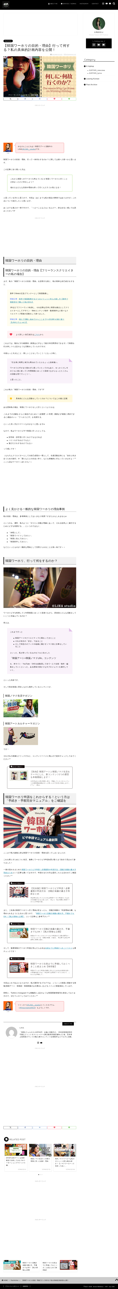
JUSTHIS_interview (97, 70)
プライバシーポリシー (12, 1286)
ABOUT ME (54, 3)
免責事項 (25, 1286)
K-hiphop (90, 66)
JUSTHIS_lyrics (95, 73)
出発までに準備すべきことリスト (58, 948)
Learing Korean (92, 79)
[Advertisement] (24, 26)
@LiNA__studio (28, 149)
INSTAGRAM (84, 3)
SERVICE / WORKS (69, 3)
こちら (37, 334)
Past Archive (8, 41)
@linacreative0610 (27, 1008)
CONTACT (95, 3)
